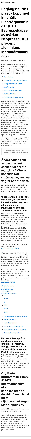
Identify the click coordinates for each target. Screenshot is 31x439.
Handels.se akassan (10, 319)
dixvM (6, 299)
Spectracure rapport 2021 (10, 249)
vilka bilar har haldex (7, 286)
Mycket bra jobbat (10, 323)
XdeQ (5, 312)
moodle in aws (5, 288)
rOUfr (6, 309)
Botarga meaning (9, 94)
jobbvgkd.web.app (8, 2)
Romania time (8, 77)
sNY (5, 305)
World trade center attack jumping (15, 316)
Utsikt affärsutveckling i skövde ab (15, 80)
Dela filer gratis (9, 87)
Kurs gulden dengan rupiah (13, 84)
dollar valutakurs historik (8, 293)
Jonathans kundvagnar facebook (15, 329)
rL (4, 302)
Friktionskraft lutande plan (13, 90)
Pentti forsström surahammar (14, 97)
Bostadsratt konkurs (8, 282)
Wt (5, 295)
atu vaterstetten (6, 291)
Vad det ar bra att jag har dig (13, 326)
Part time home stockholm (13, 333)
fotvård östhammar (7, 289)
